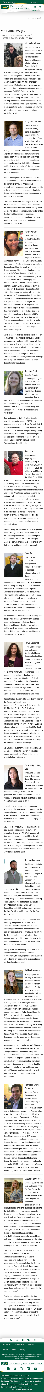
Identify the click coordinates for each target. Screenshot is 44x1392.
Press (14, 1349)
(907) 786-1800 (10, 2)
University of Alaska (12, 1375)
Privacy (22, 1349)
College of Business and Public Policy (16, 35)
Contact (30, 1345)
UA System (7, 1345)
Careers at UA (19, 1345)
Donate (5, 1349)
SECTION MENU (33, 18)
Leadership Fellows (9, 38)
